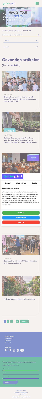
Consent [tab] (7, 183)
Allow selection (21, 217)
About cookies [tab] (21, 183)
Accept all (21, 213)
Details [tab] (34, 183)
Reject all (21, 222)
